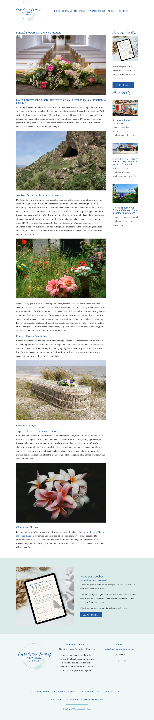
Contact (123, 11)
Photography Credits (93, 699)
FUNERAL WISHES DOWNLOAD (111, 691)
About (111, 11)
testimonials (72, 691)
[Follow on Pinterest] (124, 661)
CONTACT (82, 691)
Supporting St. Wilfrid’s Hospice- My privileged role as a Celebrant (125, 162)
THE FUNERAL (36, 691)
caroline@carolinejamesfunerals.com (119, 649)
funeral (33, 111)
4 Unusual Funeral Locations (122, 121)
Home (57, 11)
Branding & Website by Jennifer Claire (77, 709)
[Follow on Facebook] (112, 661)
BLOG (62, 691)
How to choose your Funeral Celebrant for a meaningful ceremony (125, 210)
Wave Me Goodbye (96, 11)
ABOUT (56, 691)
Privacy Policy (76, 699)
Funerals (67, 11)
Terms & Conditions (60, 699)
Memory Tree (93, 691)
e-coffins (33, 425)
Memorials (79, 11)
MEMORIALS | (48, 691)
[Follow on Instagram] (118, 661)
